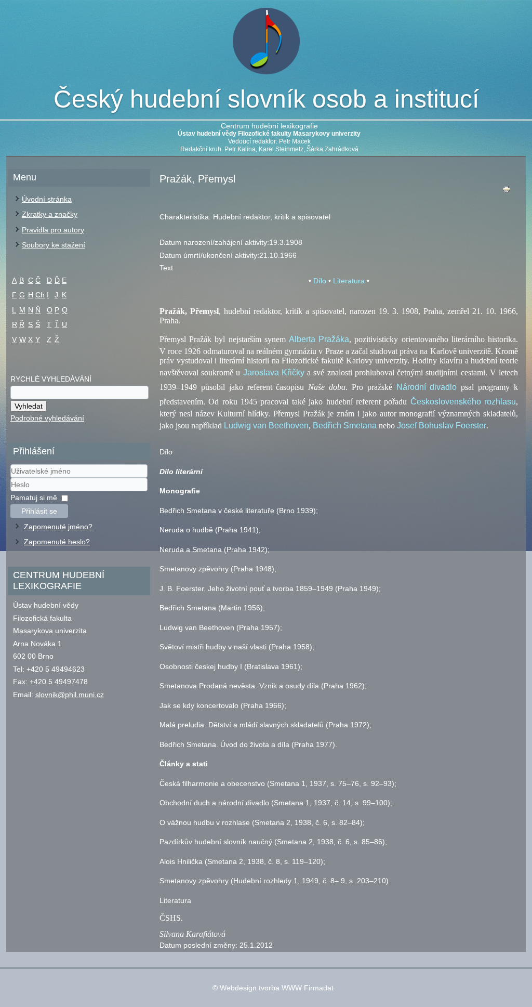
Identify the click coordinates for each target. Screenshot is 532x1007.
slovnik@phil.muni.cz (69, 694)
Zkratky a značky (49, 214)
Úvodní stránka (47, 199)
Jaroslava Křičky (273, 372)
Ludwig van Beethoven (266, 425)
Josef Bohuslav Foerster (441, 425)
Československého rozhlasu (463, 401)
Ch (40, 295)
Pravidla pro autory (53, 230)
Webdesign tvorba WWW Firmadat (277, 988)
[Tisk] (506, 191)
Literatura (349, 281)
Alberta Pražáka (319, 339)
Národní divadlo (426, 387)
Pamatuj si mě (33, 497)
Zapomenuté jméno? (58, 526)
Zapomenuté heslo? (57, 542)
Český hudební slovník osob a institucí (266, 99)
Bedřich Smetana (345, 425)
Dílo (319, 281)
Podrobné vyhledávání (47, 418)
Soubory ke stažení (53, 245)
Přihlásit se (39, 511)
